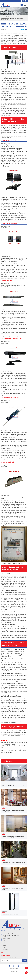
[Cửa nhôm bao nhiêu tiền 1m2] (14, 901)
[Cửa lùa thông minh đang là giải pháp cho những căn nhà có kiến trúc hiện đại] (14, 823)
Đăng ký (25, 960)
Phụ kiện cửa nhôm (10, 16)
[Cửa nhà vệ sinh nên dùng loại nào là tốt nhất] (14, 875)
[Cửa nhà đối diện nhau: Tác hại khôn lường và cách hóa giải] (14, 849)
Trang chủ (3, 16)
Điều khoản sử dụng (14, 968)
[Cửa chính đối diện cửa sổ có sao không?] (14, 773)
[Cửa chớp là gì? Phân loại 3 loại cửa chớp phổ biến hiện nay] (14, 797)
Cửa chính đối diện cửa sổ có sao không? (13, 785)
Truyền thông (5, 949)
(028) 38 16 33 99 (5, 955)
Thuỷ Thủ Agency (22, 973)
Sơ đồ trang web (14, 971)
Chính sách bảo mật (14, 969)
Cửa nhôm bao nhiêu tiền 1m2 (10, 914)
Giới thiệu (4, 945)
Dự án (3, 947)
